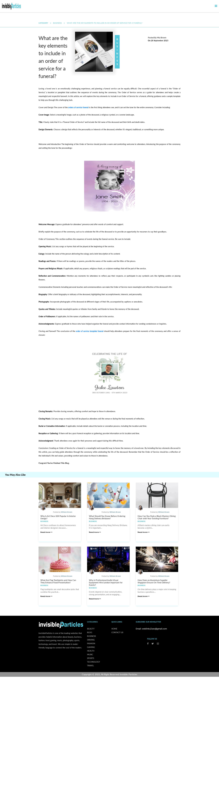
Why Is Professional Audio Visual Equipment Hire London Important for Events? (106, 582)
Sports (90, 658)
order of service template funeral (89, 331)
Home (114, 629)
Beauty (90, 629)
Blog (89, 632)
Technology (93, 662)
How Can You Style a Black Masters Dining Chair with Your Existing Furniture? (157, 517)
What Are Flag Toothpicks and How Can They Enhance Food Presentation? (58, 581)
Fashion (91, 643)
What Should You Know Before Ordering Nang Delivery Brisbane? (107, 517)
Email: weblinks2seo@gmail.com (151, 628)
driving (91, 640)
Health (90, 651)
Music (90, 654)
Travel (90, 665)
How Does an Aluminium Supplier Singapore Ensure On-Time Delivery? (154, 581)
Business (57, 23)
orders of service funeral (78, 107)
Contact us (117, 632)
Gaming (91, 647)
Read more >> (46, 532)
